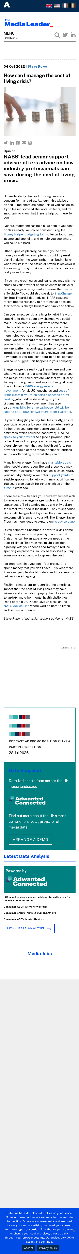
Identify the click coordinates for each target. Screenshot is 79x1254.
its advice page (64, 521)
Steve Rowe (37, 66)
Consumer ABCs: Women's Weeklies (26, 906)
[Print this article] (30, 143)
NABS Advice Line (16, 606)
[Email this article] (24, 143)
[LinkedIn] (73, 34)
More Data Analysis (26, 928)
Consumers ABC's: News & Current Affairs (30, 912)
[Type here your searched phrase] (57, 34)
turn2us (9, 488)
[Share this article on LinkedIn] (12, 143)
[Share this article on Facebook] (18, 143)
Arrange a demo (30, 839)
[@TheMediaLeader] (65, 34)
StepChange (63, 293)
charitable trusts (59, 462)
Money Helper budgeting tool (24, 234)
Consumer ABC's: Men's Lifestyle (24, 919)
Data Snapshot (25, 770)
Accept (28, 1248)
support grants (59, 475)
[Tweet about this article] (6, 143)
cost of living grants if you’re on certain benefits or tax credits (36, 395)
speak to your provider (19, 437)
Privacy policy (48, 1248)
